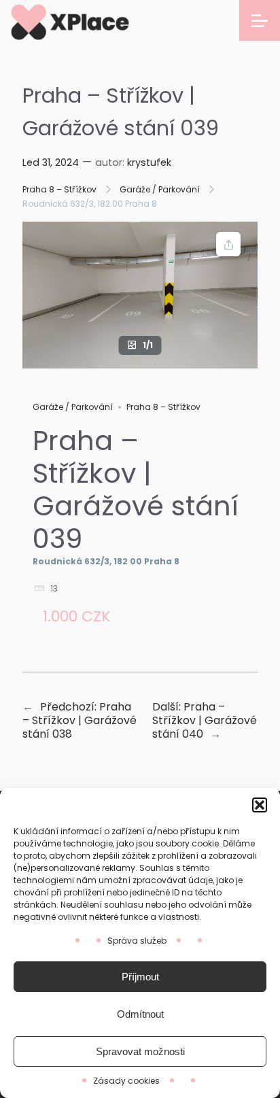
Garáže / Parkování (160, 189)
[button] (259, 805)
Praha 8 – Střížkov (59, 189)
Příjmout (140, 976)
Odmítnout (140, 1014)
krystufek (149, 162)
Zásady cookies (126, 1080)
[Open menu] (259, 20)
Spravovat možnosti (140, 1051)
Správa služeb (137, 940)
